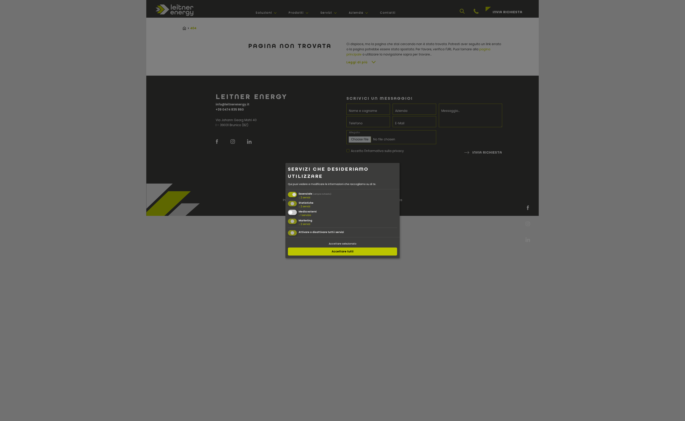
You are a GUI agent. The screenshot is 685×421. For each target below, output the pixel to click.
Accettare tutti (342, 251)
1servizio (305, 215)
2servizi (304, 197)
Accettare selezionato (342, 243)
